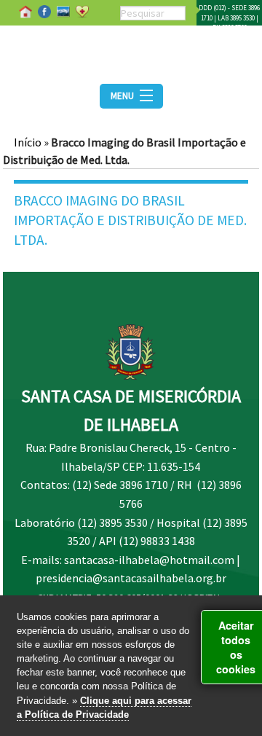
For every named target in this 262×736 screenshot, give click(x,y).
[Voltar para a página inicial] (131, 50)
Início (27, 142)
